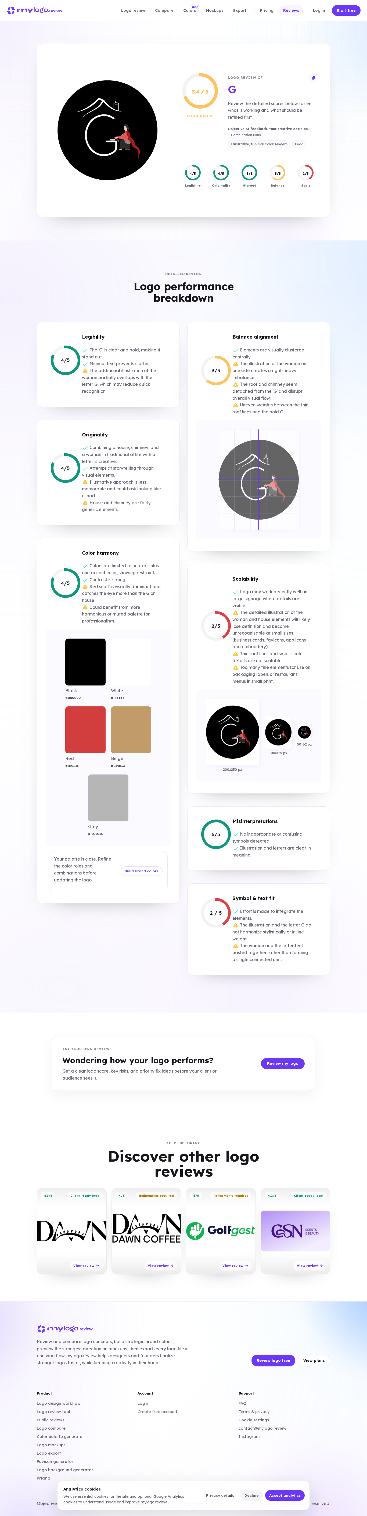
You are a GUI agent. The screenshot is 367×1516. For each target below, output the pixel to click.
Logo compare (51, 1428)
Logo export (49, 1453)
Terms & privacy (254, 1411)
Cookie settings (254, 1419)
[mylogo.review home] (34, 10)
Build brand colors (142, 871)
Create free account (157, 1411)
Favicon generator (55, 1461)
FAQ (242, 1403)
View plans (314, 1360)
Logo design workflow (59, 1403)
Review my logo (282, 1063)
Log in (144, 1403)
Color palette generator (60, 1436)
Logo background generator (65, 1469)
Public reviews (50, 1419)
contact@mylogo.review (262, 1428)
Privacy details (220, 1495)
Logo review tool (53, 1411)
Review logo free (273, 1360)
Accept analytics (285, 1495)
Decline (251, 1495)
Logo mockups (51, 1444)
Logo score (200, 116)
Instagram (249, 1436)
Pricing (43, 1478)
